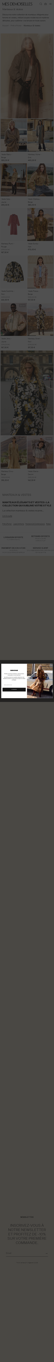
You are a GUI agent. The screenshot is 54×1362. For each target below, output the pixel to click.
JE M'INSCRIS (14, 689)
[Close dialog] (51, 665)
